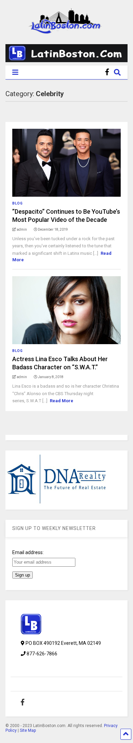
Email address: (28, 552)
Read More (61, 400)
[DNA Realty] (56, 506)
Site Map (28, 730)
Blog (17, 203)
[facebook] (107, 72)
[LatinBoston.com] (66, 31)
